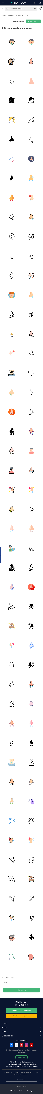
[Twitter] (16, 1045)
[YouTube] (31, 1045)
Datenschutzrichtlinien (15, 1064)
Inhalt (4, 1023)
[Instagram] (26, 1045)
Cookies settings (32, 1066)
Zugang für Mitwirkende (21, 1010)
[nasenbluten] (11, 61)
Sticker (11, 15)
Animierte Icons (22, 15)
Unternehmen (7, 1036)
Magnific (13, 1091)
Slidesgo (30, 1091)
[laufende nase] (11, 42)
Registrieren (21, 1057)
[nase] (31, 61)
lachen (5, 982)
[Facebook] (11, 1045)
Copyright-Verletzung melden (16, 1066)
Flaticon (21, 1091)
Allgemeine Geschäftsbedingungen (21, 1062)
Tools (4, 1027)
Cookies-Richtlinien (30, 1064)
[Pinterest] (21, 1045)
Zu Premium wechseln (21, 1016)
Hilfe (4, 1032)
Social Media (21, 1040)
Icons (4, 15)
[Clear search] (30, 9)
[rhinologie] (31, 80)
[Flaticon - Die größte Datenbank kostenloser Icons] (19, 3)
